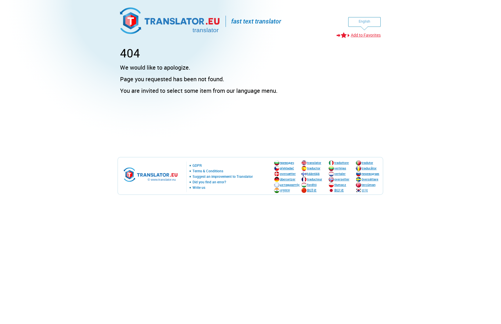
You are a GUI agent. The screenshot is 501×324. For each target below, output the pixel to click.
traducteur (314, 179)
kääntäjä (313, 173)
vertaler (340, 173)
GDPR (197, 166)
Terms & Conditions (208, 171)
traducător (369, 168)
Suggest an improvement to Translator (223, 177)
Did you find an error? (209, 182)
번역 (365, 190)
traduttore (341, 162)
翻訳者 (339, 190)
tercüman (368, 184)
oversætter (288, 173)
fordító (312, 184)
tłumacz (340, 184)
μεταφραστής (290, 184)
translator (314, 162)
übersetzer (287, 179)
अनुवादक (285, 190)
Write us (199, 188)
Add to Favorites (366, 35)
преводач (287, 162)
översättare (370, 179)
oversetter (341, 179)
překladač (287, 168)
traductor (313, 168)
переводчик (370, 173)
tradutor (367, 162)
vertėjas (340, 168)
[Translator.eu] (170, 19)
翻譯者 (312, 190)
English (364, 21)
